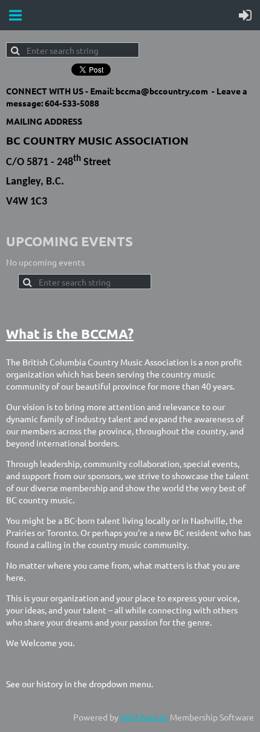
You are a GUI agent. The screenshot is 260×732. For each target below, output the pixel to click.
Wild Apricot (144, 716)
